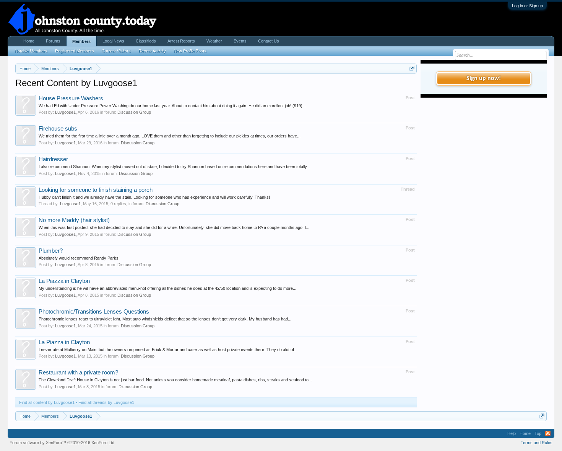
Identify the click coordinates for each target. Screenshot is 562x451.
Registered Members (74, 51)
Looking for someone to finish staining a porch (96, 190)
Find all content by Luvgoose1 (47, 402)
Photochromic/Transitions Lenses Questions (94, 312)
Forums (53, 41)
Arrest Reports (181, 41)
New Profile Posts (190, 51)
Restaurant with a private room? (78, 372)
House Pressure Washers (71, 98)
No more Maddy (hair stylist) (74, 220)
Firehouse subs (58, 129)
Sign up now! (483, 78)
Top (537, 433)
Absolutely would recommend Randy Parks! (79, 258)
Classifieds (146, 41)
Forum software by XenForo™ (62, 442)
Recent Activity (152, 51)
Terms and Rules (536, 442)
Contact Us (268, 41)
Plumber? (51, 251)
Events (240, 41)
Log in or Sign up (527, 5)
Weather (214, 41)
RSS (548, 433)
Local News (113, 41)
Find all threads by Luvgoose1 (106, 402)
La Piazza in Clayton (64, 281)
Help (511, 433)
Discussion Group (134, 112)
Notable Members (31, 51)
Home (28, 41)
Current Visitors (116, 51)
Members (81, 41)
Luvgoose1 (65, 112)
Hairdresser (53, 159)
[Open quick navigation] (411, 68)
